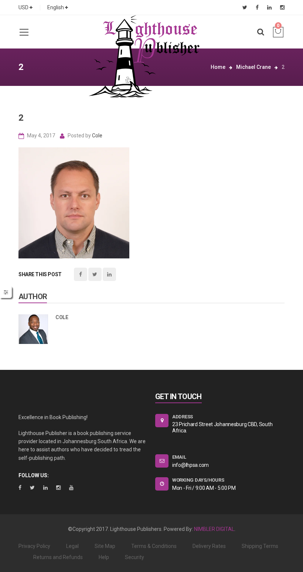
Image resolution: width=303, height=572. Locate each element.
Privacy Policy (34, 546)
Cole (97, 135)
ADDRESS (182, 416)
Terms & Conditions (154, 546)
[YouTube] (71, 488)
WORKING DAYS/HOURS (198, 480)
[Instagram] (282, 7)
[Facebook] (257, 7)
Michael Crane (253, 67)
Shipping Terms (260, 546)
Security (134, 557)
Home (218, 67)
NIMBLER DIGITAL (214, 529)
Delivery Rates (209, 546)
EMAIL (179, 457)
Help (104, 557)
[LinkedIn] (269, 7)
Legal (72, 546)
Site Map (105, 546)
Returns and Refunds (58, 557)
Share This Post (40, 274)
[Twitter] (244, 7)
